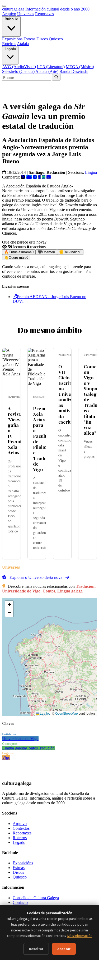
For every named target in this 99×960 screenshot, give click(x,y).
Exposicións (12, 39)
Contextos (21, 828)
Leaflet (44, 713)
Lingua (91, 172)
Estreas (29, 39)
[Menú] (4, 6)
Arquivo (9, 14)
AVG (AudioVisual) (19, 66)
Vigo (6, 757)
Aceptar (63, 948)
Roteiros (9, 43)
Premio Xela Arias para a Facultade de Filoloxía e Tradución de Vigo (44, 438)
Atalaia (23, 43)
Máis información (79, 935)
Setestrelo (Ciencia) (18, 71)
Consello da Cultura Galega (36, 898)
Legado (10, 49)
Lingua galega (14, 748)
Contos (32, 748)
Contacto (20, 902)
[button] (9, 605)
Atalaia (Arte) (46, 71)
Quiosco (56, 39)
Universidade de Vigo (20, 738)
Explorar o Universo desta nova (35, 577)
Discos (42, 39)
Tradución (46, 748)
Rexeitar (36, 948)
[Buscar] (56, 77)
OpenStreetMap (66, 713)
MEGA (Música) (80, 66)
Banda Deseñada (73, 71)
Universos (25, 14)
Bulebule (11, 19)
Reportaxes (44, 14)
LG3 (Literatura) (51, 66)
